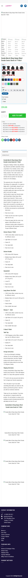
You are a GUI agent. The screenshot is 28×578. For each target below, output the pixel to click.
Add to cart (17, 115)
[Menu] (2, 6)
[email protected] (17, 399)
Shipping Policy (5, 552)
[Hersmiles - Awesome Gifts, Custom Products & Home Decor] (11, 6)
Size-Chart (3, 532)
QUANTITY (3, 112)
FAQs (2, 540)
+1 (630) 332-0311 (8, 514)
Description (5, 151)
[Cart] (25, 6)
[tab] (14, 151)
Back (4, 101)
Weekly (6, 136)
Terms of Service (5, 534)
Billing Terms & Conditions (7, 556)
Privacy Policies (5, 536)
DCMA (2, 538)
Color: (3, 77)
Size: (3, 87)
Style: (3, 64)
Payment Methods (5, 554)
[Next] (24, 24)
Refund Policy (5, 155)
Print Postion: (5, 97)
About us (3, 530)
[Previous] (3, 24)
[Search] (21, 6)
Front (4, 99)
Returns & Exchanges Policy (8, 548)
